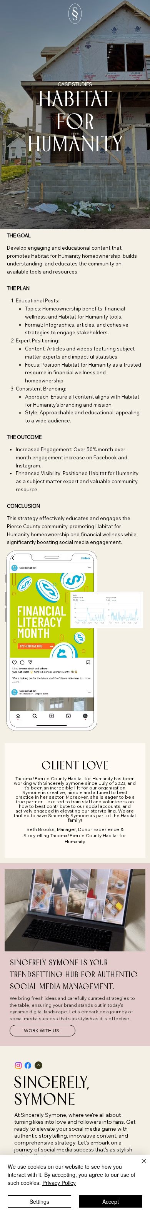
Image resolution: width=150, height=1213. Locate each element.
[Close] (139, 1165)
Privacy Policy (59, 1182)
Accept (110, 1201)
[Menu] (138, 13)
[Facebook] (27, 1065)
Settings (39, 1201)
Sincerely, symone (51, 1092)
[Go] (38, 1065)
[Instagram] (18, 1065)
